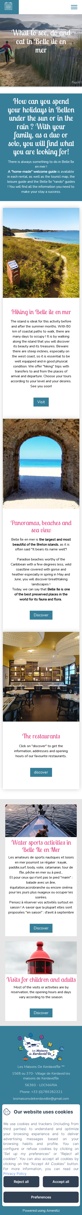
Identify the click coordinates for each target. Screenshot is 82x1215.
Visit (41, 402)
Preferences (41, 1197)
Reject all (21, 1181)
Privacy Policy (14, 1173)
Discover (41, 615)
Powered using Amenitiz (41, 1210)
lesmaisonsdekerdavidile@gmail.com (41, 1098)
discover (41, 772)
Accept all (60, 1181)
